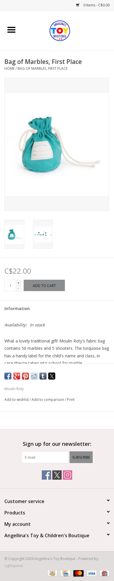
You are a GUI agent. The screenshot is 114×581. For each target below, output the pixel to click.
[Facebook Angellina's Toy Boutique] (46, 475)
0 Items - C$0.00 (96, 5)
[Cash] (51, 572)
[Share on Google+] (16, 376)
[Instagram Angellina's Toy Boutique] (67, 475)
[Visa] (91, 572)
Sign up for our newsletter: (57, 444)
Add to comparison (48, 399)
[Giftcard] (104, 572)
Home (9, 68)
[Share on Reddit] (34, 376)
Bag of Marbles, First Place (43, 68)
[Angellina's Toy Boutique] (68, 30)
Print (71, 399)
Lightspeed (13, 565)
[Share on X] (51, 376)
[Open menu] (11, 29)
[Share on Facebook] (7, 376)
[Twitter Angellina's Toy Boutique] (57, 475)
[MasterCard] (77, 572)
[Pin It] (25, 376)
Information (17, 308)
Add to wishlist (17, 399)
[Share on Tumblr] (42, 376)
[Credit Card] (64, 572)
